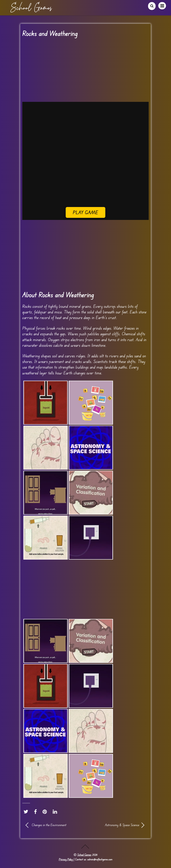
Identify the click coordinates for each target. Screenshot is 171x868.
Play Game (85, 212)
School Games (84, 854)
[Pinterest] (46, 811)
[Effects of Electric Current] (91, 538)
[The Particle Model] (45, 403)
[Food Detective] (45, 538)
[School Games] (31, 11)
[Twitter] (27, 811)
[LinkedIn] (56, 811)
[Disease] (45, 448)
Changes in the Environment (49, 825)
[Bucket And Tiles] (91, 403)
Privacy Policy (66, 859)
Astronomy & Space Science (114, 825)
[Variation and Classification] (91, 493)
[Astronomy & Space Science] (91, 448)
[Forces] (45, 493)
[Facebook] (36, 811)
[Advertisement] (85, 71)
